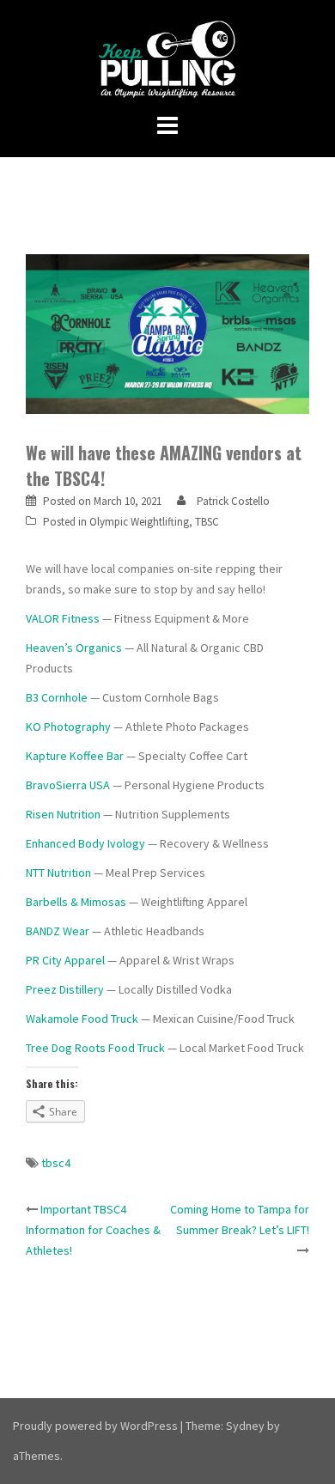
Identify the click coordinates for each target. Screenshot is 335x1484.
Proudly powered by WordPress (95, 1425)
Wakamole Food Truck (82, 1018)
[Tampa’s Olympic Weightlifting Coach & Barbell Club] (168, 58)
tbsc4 (55, 1163)
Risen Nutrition (63, 814)
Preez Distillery (65, 989)
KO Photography (68, 726)
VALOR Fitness (63, 618)
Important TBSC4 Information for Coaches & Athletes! (93, 1229)
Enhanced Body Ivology (85, 843)
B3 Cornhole (57, 697)
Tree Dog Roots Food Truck (95, 1047)
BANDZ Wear (57, 931)
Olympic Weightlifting (139, 521)
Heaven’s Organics (74, 647)
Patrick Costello (233, 501)
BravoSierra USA (69, 785)
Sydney (245, 1425)
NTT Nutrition (58, 872)
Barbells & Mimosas (76, 901)
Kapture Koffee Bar (75, 755)
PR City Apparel (65, 960)
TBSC (207, 521)
